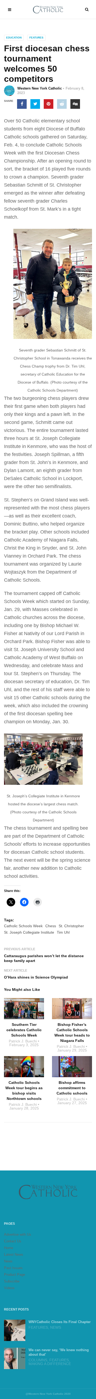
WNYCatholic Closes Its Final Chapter (60, 1322)
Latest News (13, 1255)
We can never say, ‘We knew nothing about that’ (59, 1352)
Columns (38, 1360)
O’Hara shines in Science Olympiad (36, 977)
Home (8, 1248)
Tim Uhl (63, 932)
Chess (50, 926)
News (8, 1261)
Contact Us (12, 1241)
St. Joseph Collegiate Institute (29, 932)
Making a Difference (50, 1364)
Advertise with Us (17, 1234)
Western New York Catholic (39, 88)
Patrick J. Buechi (23, 1041)
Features (36, 37)
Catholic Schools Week (23, 926)
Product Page (14, 1275)
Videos (9, 1288)
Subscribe (11, 1281)
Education (14, 37)
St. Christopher (71, 926)
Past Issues (13, 1268)
